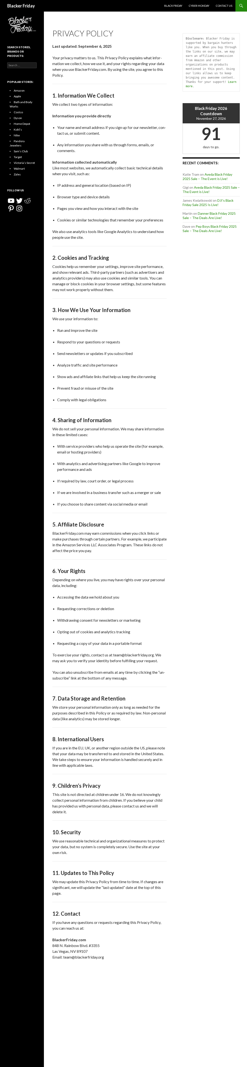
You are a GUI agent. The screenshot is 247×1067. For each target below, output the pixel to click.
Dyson (18, 118)
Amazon (19, 90)
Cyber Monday (199, 5)
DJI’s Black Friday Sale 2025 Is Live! (208, 202)
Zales (17, 174)
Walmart (19, 168)
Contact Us (224, 5)
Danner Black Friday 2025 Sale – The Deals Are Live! (209, 215)
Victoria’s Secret (24, 163)
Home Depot (22, 124)
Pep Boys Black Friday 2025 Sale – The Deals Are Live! (210, 228)
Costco (18, 112)
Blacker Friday (21, 5)
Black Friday (173, 5)
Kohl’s (18, 129)
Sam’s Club (21, 151)
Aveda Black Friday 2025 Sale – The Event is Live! (207, 176)
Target (18, 157)
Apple (17, 96)
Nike (17, 135)
